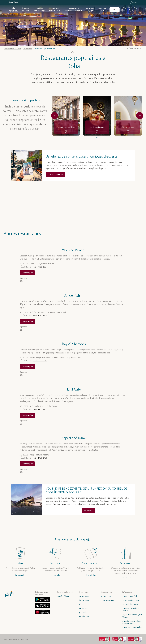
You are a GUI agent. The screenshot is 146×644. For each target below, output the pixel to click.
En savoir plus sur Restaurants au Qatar (66, 116)
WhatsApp (86, 616)
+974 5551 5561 (40, 361)
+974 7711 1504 (40, 267)
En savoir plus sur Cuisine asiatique (97, 116)
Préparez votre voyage (39, 10)
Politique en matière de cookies (131, 609)
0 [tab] (96, 137)
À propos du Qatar (26, 10)
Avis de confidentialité (131, 600)
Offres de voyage (90, 10)
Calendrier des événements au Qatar (73, 10)
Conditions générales (130, 596)
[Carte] (123, 9)
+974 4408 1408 (40, 458)
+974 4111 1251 (40, 409)
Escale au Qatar (102, 10)
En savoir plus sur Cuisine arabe (128, 116)
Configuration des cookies (132, 627)
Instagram (85, 600)
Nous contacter (107, 596)
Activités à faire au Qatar (54, 10)
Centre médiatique (108, 600)
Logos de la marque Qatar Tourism (132, 616)
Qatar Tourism (14, 2)
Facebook (85, 596)
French (133, 2)
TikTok (84, 612)
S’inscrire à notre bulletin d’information (132, 622)
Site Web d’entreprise (131, 604)
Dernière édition (63, 596)
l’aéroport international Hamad (66, 504)
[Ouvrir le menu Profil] (129, 9)
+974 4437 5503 (40, 315)
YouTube (85, 608)
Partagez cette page (135, 48)
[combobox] (134, 9)
